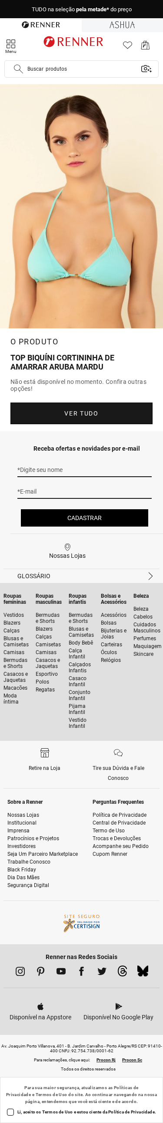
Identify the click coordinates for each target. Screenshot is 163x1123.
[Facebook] (81, 973)
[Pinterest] (40, 973)
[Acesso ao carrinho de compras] (145, 47)
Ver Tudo (81, 413)
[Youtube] (61, 973)
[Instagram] (20, 973)
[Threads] (122, 973)
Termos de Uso (51, 1094)
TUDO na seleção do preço (82, 9)
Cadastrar (84, 517)
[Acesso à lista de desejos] (127, 47)
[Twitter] (101, 973)
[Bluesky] (142, 973)
